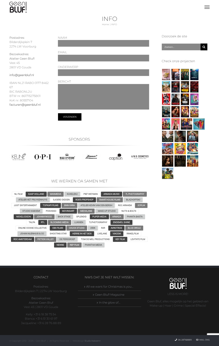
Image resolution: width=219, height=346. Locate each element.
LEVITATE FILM (138, 239)
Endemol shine (121, 222)
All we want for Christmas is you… (109, 286)
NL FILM (18, 194)
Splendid (81, 216)
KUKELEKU (72, 194)
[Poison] (167, 136)
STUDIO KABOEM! (31, 211)
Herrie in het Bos (82, 233)
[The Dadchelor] (192, 136)
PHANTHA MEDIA (93, 245)
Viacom (117, 233)
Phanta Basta (135, 216)
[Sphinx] (167, 161)
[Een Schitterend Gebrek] (180, 136)
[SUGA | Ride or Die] (185, 99)
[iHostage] (166, 112)
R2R (103, 228)
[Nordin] (185, 87)
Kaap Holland (36, 194)
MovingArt (68, 211)
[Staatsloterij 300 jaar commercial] (175, 74)
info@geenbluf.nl (21, 75)
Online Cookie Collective (32, 228)
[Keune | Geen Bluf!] (18, 154)
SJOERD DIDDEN (61, 199)
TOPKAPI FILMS (50, 205)
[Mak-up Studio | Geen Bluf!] (67, 154)
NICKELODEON (23, 216)
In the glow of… (109, 302)
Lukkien (78, 222)
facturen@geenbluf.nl (25, 104)
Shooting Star (58, 233)
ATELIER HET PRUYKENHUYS (32, 199)
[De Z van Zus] (175, 124)
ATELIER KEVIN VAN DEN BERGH (96, 205)
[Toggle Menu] (207, 7)
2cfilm (141, 205)
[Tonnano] (175, 99)
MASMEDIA (55, 194)
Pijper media (99, 216)
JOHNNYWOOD (44, 216)
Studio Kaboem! (93, 340)
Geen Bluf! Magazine (109, 294)
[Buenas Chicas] (192, 161)
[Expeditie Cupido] (167, 149)
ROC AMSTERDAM (23, 239)
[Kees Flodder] (166, 74)
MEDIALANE (86, 211)
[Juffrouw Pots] (185, 112)
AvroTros (116, 228)
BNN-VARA (69, 205)
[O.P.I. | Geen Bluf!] (43, 154)
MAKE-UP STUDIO (107, 211)
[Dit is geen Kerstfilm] (186, 124)
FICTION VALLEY (45, 239)
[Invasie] (192, 149)
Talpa (32, 222)
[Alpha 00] (194, 74)
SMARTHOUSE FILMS (109, 199)
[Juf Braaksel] (166, 124)
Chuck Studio (77, 228)
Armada (116, 216)
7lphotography (98, 222)
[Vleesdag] (194, 87)
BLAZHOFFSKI (133, 199)
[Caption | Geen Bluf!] (115, 154)
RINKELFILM (133, 233)
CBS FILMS (57, 228)
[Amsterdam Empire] (175, 87)
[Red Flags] (175, 112)
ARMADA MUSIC (112, 194)
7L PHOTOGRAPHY (134, 194)
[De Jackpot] (194, 112)
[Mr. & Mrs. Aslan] (166, 99)
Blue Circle (134, 228)
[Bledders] (185, 74)
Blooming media (59, 222)
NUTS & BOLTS (128, 211)
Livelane (102, 233)
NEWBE (60, 245)
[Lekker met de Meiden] (194, 99)
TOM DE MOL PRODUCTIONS (95, 239)
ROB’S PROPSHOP (84, 199)
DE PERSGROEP (67, 239)
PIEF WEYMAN (90, 194)
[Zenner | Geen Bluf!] (91, 154)
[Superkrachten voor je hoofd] (180, 149)
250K (92, 228)
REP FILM (74, 245)
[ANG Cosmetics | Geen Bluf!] (140, 154)
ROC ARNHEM (125, 205)
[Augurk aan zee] (166, 87)
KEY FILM (120, 239)
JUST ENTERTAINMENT (25, 205)
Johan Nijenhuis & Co (32, 233)
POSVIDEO (51, 211)
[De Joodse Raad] (180, 161)
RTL (43, 222)
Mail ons (204, 339)
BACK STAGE (64, 216)
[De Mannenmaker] (199, 124)
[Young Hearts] (167, 173)
